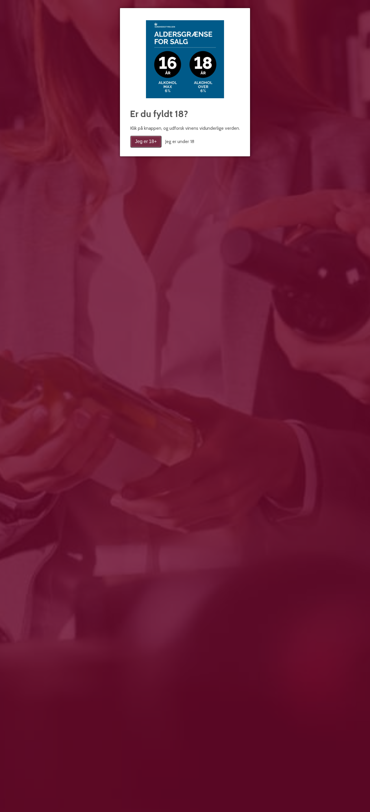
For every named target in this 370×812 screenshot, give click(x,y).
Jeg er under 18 (179, 141)
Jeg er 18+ (146, 141)
